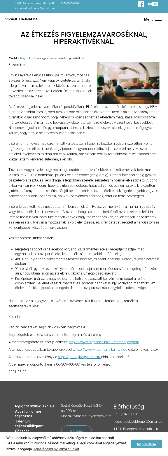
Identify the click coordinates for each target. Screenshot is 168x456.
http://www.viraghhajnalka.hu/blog (101, 349)
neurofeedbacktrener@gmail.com (35, 8)
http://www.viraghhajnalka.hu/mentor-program (104, 342)
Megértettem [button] (146, 444)
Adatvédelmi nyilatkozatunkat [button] (56, 449)
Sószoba (22, 431)
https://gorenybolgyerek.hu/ (79, 357)
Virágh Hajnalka (21, 19)
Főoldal (13, 58)
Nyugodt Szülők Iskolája (34, 406)
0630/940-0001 (69, 3)
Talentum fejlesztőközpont (29, 423)
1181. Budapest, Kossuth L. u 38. (35, 3)
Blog (22, 58)
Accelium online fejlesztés (28, 413)
